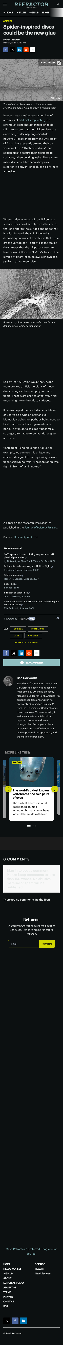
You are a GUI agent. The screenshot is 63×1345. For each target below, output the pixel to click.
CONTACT (8, 1301)
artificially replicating (32, 120)
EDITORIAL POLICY (14, 1282)
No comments (35, 662)
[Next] (54, 789)
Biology (17, 762)
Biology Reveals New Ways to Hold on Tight (27, 566)
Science (7, 21)
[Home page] (31, 5)
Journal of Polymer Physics (41, 527)
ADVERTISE (9, 1287)
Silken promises (12, 575)
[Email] (32, 49)
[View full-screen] (59, 63)
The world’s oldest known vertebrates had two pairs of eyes (31, 794)
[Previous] (8, 789)
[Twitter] (12, 49)
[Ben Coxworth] (8, 681)
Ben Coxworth (27, 678)
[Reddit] (26, 49)
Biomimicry (37, 629)
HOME (45, 12)
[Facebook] (5, 49)
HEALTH (21, 12)
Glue (16, 635)
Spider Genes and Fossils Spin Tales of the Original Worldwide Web (31, 603)
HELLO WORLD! (12, 1268)
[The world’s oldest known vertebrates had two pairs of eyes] (31, 772)
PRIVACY (8, 1296)
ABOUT (7, 1278)
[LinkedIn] (19, 49)
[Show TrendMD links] (57, 618)
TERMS (7, 1292)
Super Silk (9, 583)
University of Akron (26, 537)
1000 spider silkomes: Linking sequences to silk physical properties (29, 556)
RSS (5, 1306)
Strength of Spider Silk (16, 592)
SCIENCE (8, 12)
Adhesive (33, 635)
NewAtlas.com (43, 1273)
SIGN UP (34, 12)
